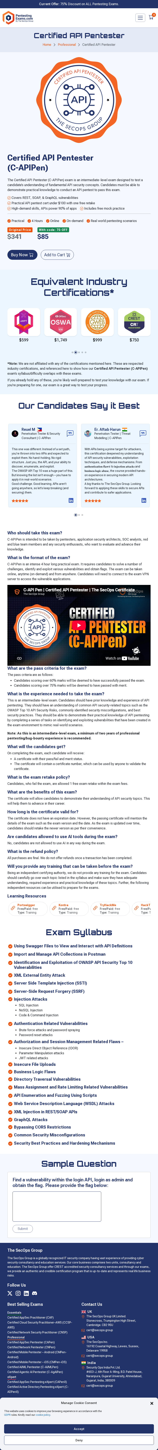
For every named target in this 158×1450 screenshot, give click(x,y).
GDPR (7, 1414)
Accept (79, 1429)
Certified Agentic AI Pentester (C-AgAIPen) (35, 1372)
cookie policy (43, 1414)
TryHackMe (108, 905)
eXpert (11, 1377)
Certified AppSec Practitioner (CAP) (30, 1317)
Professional (67, 45)
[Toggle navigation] (140, 18)
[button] (152, 1403)
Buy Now (19, 254)
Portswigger (26, 905)
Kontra (63, 905)
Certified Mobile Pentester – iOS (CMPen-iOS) (37, 1362)
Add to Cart (54, 254)
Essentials (14, 1312)
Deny (79, 1440)
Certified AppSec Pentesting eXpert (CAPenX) (37, 1382)
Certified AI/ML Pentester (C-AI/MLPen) (32, 1367)
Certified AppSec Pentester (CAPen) (31, 1342)
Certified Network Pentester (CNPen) (31, 1347)
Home (47, 45)
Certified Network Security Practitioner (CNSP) (37, 1332)
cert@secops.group (99, 1330)
